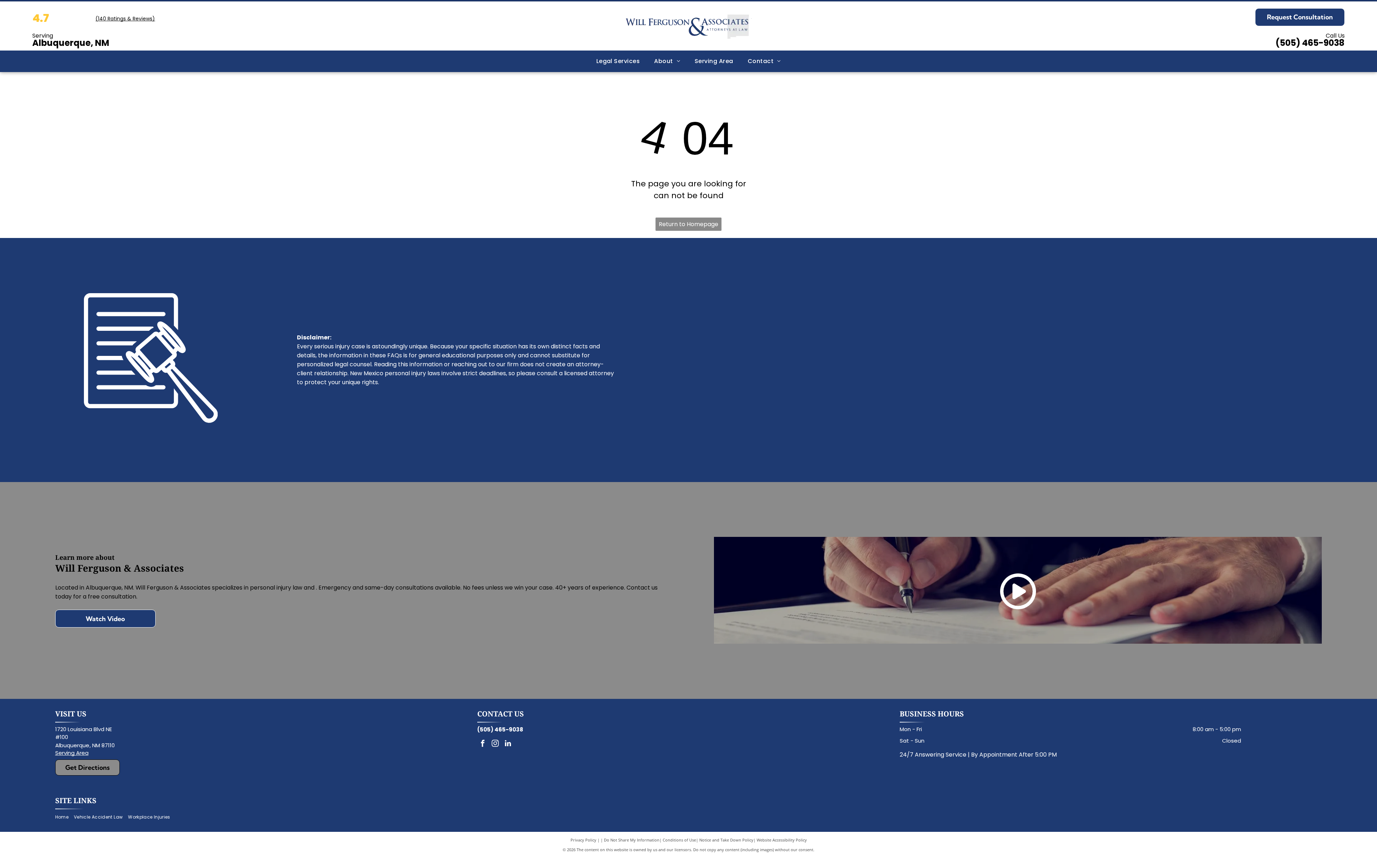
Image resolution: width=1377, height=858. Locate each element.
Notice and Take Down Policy (726, 840)
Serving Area (72, 753)
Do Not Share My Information (631, 840)
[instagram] (495, 744)
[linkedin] (507, 744)
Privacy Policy (583, 840)
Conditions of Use (679, 840)
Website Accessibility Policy (782, 840)
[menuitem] (618, 61)
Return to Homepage (688, 224)
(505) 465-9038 (1310, 43)
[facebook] (482, 744)
